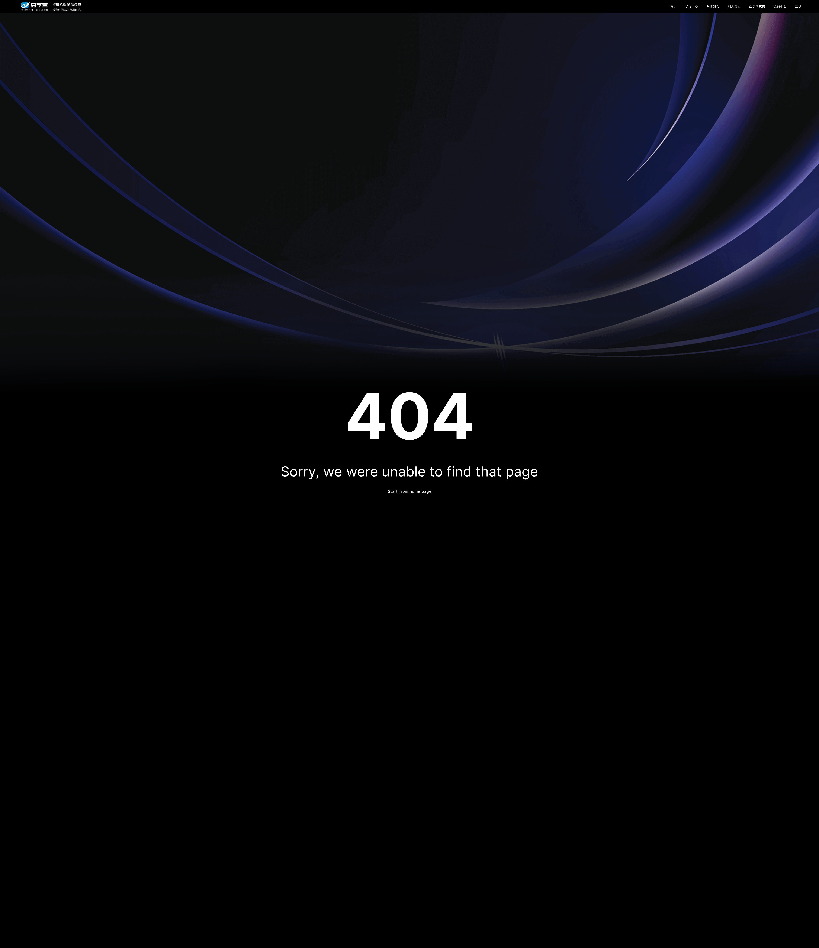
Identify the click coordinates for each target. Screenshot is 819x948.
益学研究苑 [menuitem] (757, 6)
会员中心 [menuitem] (780, 6)
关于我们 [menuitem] (713, 6)
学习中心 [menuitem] (691, 6)
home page (420, 491)
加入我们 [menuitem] (734, 6)
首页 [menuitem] (673, 6)
